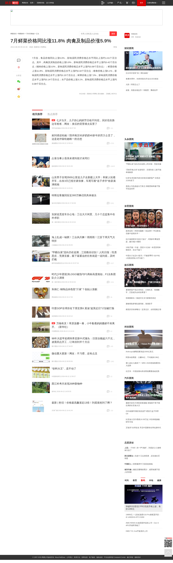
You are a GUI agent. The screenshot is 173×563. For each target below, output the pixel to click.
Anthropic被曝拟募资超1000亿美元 (139, 352)
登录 (141, 3)
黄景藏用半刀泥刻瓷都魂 (135, 526)
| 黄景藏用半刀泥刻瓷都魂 (138, 464)
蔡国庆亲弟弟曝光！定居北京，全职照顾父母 (143, 309)
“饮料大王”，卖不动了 (64, 368)
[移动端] (103, 2)
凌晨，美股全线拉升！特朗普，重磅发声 (142, 90)
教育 (135, 480)
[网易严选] (119, 2)
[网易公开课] (110, 2)
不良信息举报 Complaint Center (115, 552)
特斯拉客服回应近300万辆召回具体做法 (74, 195)
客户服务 (92, 552)
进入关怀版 (50, 3)
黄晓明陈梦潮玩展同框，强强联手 (139, 304)
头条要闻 (129, 139)
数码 (143, 480)
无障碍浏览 (40, 3)
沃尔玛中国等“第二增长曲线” (137, 73)
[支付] (127, 2)
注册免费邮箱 (151, 3)
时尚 (127, 480)
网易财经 (21, 34)
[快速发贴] (19, 60)
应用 (31, 3)
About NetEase (60, 552)
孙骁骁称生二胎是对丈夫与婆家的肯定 (141, 298)
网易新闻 (134, 34)
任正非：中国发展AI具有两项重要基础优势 (142, 371)
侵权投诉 (137, 552)
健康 (159, 480)
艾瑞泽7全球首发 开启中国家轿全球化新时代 (143, 428)
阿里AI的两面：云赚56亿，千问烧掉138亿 (142, 357)
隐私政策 (100, 552)
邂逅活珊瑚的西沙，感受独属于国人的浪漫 (142, 520)
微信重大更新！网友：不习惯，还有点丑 (74, 353)
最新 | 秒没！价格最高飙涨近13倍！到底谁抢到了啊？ (82, 402)
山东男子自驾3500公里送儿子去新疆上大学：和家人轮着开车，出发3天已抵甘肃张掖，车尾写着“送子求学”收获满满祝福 (84, 181)
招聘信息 (85, 552)
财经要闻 (129, 48)
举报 (115, 47)
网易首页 (25, 3)
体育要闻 (129, 206)
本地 (151, 480)
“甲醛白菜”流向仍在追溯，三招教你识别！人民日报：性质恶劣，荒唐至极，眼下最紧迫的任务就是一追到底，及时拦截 (84, 256)
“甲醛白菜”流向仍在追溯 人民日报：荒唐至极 (143, 164)
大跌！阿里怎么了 (133, 84)
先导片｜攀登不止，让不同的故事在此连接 (142, 515)
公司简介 (70, 552)
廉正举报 (130, 552)
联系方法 (77, 552)
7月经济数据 (30, 34)
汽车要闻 (129, 378)
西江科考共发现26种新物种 (67, 383)
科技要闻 (129, 327)
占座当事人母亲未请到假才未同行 (71, 158)
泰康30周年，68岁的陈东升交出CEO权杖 (142, 79)
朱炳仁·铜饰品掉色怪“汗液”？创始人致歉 (74, 289)
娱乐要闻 (129, 265)
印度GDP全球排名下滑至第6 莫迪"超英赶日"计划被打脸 (83, 308)
